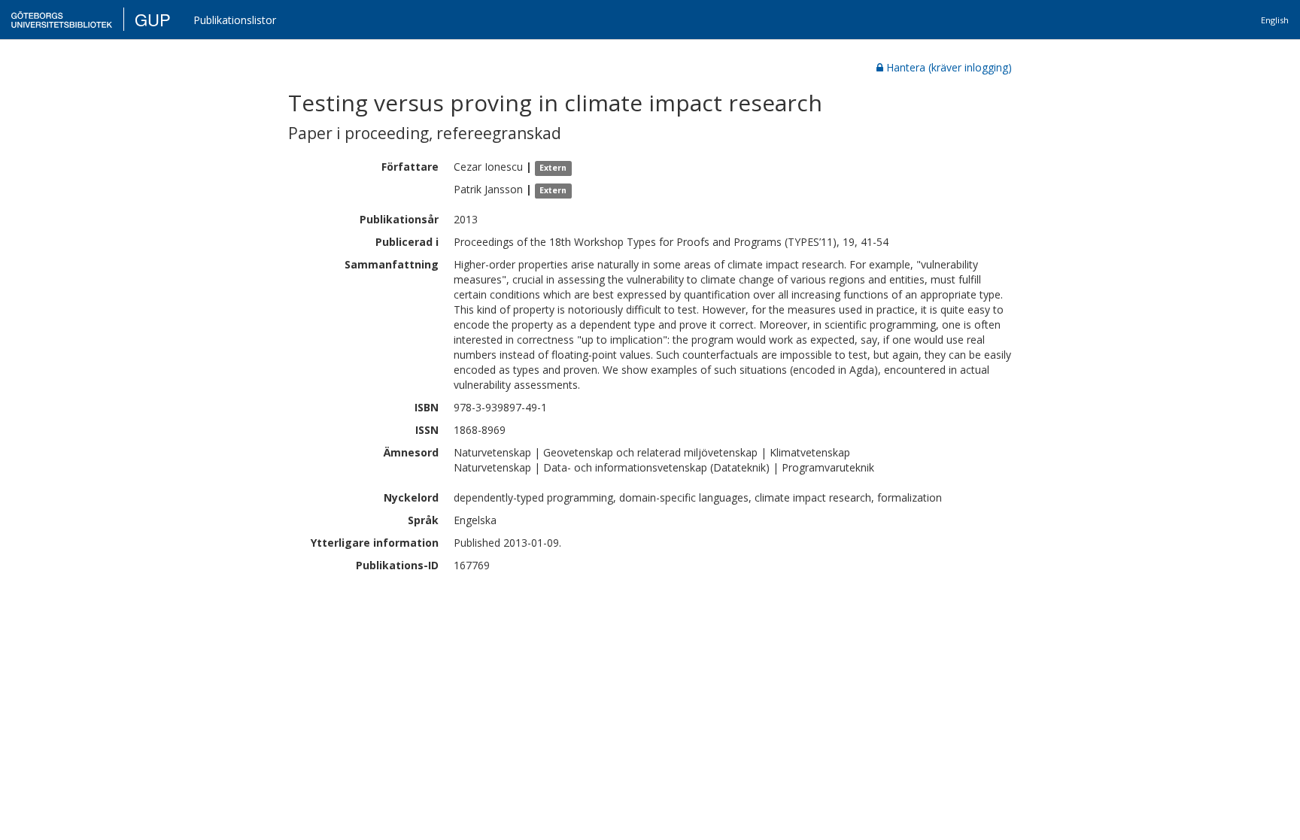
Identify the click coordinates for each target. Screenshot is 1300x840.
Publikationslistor (234, 20)
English (1275, 20)
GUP (153, 19)
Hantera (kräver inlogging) (949, 67)
